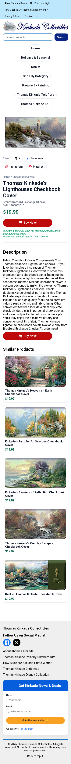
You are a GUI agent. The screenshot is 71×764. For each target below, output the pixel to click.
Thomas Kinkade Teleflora (35, 94)
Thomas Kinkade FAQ (35, 104)
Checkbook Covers (23, 176)
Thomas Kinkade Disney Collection (26, 674)
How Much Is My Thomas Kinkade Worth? (26, 10)
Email (9, 706)
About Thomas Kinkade (18, 651)
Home (35, 48)
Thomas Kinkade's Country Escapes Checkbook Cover (29, 545)
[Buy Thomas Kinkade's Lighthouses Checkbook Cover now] (35, 147)
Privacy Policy (12, 16)
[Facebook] (7, 642)
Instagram (16, 166)
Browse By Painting (35, 85)
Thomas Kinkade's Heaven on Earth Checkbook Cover (28, 392)
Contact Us (31, 16)
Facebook (37, 158)
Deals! (35, 67)
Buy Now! (30, 223)
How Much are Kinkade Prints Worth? (27, 663)
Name (9, 695)
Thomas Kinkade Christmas (21, 669)
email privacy (27, 729)
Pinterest (38, 166)
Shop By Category (35, 76)
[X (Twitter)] (16, 642)
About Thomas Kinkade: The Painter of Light (27, 3)
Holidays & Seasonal (35, 57)
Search (61, 37)
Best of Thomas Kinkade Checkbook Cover (33, 594)
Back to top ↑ (35, 756)
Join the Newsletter (35, 720)
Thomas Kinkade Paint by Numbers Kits (29, 657)
